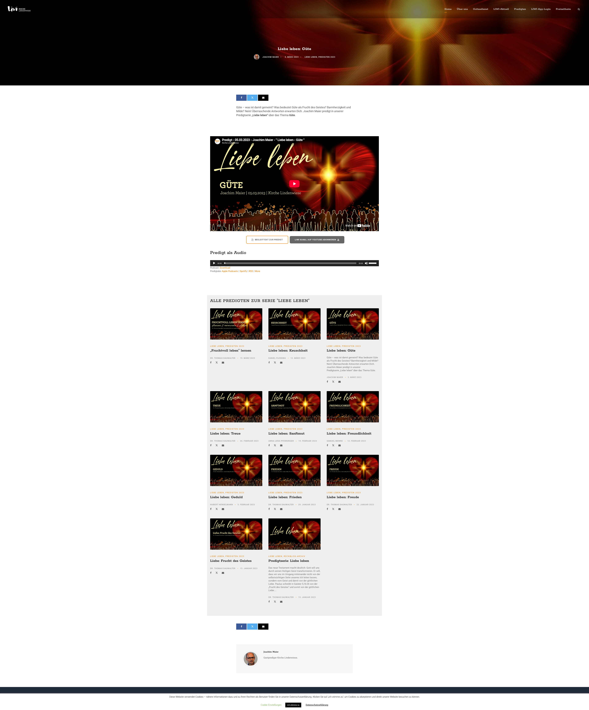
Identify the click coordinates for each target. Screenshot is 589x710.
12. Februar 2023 (356, 441)
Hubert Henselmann (221, 505)
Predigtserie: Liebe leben (288, 561)
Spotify (243, 271)
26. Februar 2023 (249, 441)
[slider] (373, 263)
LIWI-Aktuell (501, 9)
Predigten (520, 9)
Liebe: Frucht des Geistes (231, 561)
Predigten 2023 (326, 57)
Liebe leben (311, 57)
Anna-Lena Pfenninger (281, 441)
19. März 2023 (247, 358)
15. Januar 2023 (249, 568)
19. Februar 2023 (307, 441)
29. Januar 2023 (307, 505)
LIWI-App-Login (541, 9)
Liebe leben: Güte (341, 350)
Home (448, 9)
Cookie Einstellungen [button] (271, 705)
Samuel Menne (335, 441)
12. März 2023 (298, 358)
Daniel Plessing (277, 358)
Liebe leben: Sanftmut (286, 433)
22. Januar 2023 (365, 505)
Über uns (462, 9)
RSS (251, 271)
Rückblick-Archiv (294, 556)
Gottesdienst (480, 9)
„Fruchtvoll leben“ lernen (230, 350)
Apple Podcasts (230, 271)
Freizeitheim (563, 9)
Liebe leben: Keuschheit (288, 350)
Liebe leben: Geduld (226, 497)
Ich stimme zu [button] (293, 705)
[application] (294, 263)
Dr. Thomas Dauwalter (222, 358)
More (257, 271)
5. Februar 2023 (246, 505)
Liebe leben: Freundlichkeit (349, 433)
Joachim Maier (270, 57)
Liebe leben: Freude (343, 497)
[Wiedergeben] (214, 263)
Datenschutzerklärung (317, 705)
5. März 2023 (292, 57)
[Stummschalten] (366, 263)
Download (225, 267)
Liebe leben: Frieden (285, 497)
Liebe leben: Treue (225, 433)
